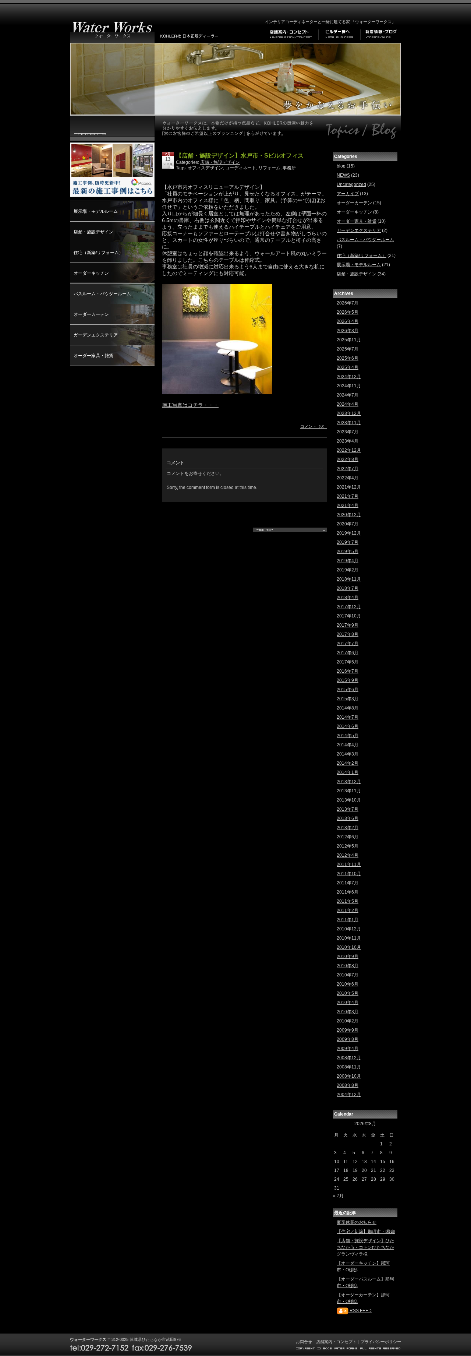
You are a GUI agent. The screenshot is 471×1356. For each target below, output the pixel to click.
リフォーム (269, 168)
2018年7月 (347, 588)
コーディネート (240, 168)
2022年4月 (347, 477)
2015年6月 (347, 689)
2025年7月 (347, 349)
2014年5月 (347, 735)
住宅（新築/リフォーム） (98, 252)
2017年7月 (347, 643)
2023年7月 (347, 431)
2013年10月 (349, 800)
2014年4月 (347, 744)
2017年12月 (349, 606)
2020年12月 (349, 514)
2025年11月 (349, 339)
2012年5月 (347, 846)
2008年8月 (347, 1085)
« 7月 (338, 1195)
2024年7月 (347, 395)
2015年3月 (347, 698)
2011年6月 (347, 892)
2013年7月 (347, 809)
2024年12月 (349, 376)
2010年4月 (347, 1002)
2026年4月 (347, 321)
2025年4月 (347, 367)
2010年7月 (347, 975)
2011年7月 (347, 882)
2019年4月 (347, 560)
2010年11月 (349, 938)
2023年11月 (349, 422)
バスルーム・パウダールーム (102, 293)
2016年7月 (347, 671)
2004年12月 (349, 1094)
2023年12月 (349, 413)
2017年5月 (347, 662)
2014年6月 (347, 726)
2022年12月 (349, 450)
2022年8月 (347, 459)
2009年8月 (347, 1039)
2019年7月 (347, 542)
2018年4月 (347, 597)
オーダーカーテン (91, 314)
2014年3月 (347, 754)
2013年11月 (349, 790)
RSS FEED (360, 1310)
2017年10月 (349, 616)
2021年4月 (347, 505)
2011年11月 (349, 864)
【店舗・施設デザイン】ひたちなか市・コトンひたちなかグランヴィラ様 (365, 1247)
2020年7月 (347, 523)
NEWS (343, 175)
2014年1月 (347, 772)
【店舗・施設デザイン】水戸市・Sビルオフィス (240, 155)
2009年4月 (347, 1048)
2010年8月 (347, 965)
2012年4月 (347, 855)
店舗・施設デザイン (93, 232)
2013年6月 (347, 818)
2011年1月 (347, 919)
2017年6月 (347, 652)
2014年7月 (347, 717)
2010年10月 (349, 947)
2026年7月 (347, 303)
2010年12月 (349, 928)
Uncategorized (351, 184)
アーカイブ (348, 193)
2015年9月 (347, 680)
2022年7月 (347, 468)
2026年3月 (347, 330)
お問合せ (304, 1341)
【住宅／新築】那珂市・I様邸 (366, 1231)
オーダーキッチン (91, 273)
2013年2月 (347, 827)
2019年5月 (347, 551)
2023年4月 (347, 441)
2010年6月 (347, 984)
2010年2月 (347, 1021)
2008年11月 (349, 1067)
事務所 (289, 168)
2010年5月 (347, 993)
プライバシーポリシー (381, 1341)
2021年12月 (349, 487)
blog (341, 166)
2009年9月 (347, 1030)
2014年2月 (347, 763)
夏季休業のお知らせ (356, 1222)
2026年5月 (347, 312)
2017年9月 (347, 625)
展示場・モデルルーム (96, 211)
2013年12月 (349, 781)
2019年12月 (349, 533)
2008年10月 (349, 1076)
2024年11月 (349, 385)
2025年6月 (347, 358)
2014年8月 (347, 708)
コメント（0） (313, 426)
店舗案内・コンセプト (336, 1341)
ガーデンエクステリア (96, 335)
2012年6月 (347, 836)
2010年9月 (347, 956)
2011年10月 (349, 873)
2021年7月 (347, 496)
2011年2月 (347, 910)
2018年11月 (349, 579)
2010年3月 (347, 1011)
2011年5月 (347, 901)
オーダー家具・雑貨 (93, 355)
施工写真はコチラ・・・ (190, 405)
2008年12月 (349, 1057)
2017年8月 (347, 634)
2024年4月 (347, 404)
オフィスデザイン (205, 168)
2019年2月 (347, 570)
